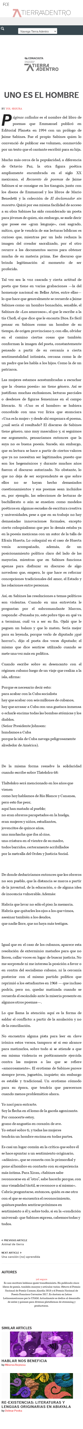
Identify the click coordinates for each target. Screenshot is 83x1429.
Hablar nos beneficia (25, 1361)
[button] (4, 37)
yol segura (14, 108)
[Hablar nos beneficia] (41, 1344)
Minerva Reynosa (15, 1365)
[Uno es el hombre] (41, 65)
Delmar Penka (13, 1410)
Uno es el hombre (41, 95)
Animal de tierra (13, 1244)
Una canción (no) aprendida (21, 1256)
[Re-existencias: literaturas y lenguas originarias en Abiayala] (41, 1385)
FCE (6, 4)
